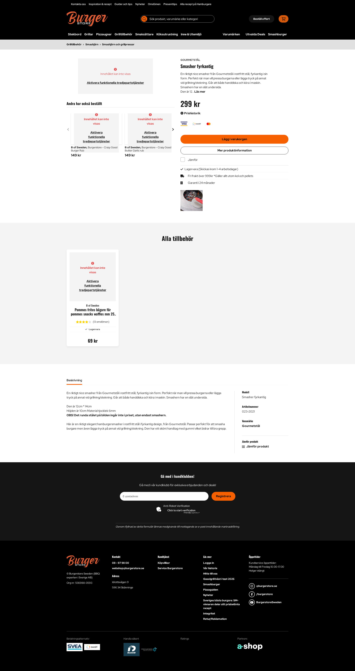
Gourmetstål (251, 426)
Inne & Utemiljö (191, 34)
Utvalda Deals (255, 34)
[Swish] (92, 647)
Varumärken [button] (231, 34)
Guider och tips (123, 4)
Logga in (208, 562)
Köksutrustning (167, 34)
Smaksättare (144, 34)
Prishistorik (192, 113)
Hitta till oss (210, 573)
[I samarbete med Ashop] (250, 646)
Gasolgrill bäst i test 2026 (218, 579)
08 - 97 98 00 (120, 562)
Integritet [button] (209, 613)
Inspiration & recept (100, 4)
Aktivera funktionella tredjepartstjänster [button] (115, 83)
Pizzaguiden (210, 589)
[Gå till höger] (173, 129)
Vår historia (210, 568)
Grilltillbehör (123, 34)
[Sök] (144, 19)
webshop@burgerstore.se (128, 568)
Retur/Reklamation (215, 619)
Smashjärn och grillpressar (118, 44)
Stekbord (74, 34)
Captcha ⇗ (192, 512)
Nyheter (140, 4)
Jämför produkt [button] (257, 446)
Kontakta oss (78, 4)
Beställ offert (261, 19)
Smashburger (277, 34)
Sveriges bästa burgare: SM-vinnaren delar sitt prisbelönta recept (221, 604)
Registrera (223, 496)
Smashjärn (91, 44)
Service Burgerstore (170, 568)
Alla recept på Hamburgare (195, 4)
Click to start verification (181, 510)
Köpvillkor (164, 562)
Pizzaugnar (104, 34)
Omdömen (154, 4)
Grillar (88, 34)
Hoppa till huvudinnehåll (176, 4)
